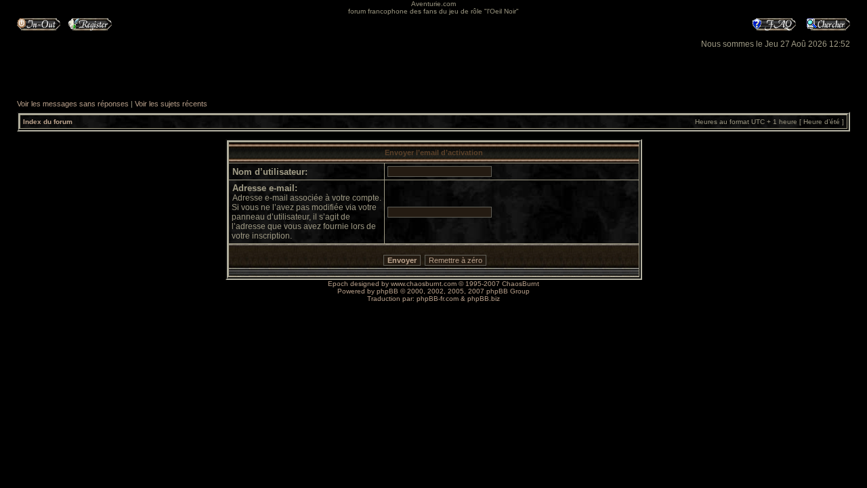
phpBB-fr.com (438, 298)
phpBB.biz (483, 298)
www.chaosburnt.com (424, 283)
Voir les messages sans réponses (73, 104)
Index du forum (47, 121)
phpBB (387, 291)
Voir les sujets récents (171, 104)
